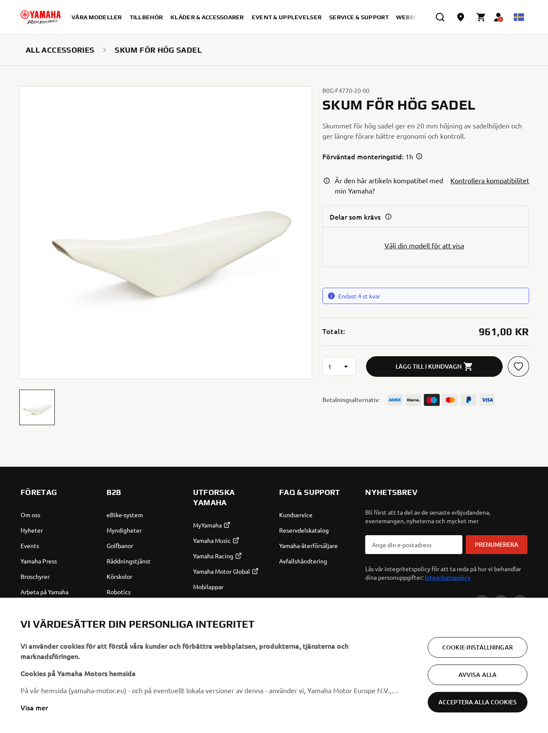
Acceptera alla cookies (477, 702)
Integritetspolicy (448, 577)
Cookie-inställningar (477, 647)
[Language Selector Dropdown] (518, 17)
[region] (274, 665)
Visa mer (34, 707)
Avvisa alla (478, 674)
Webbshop (413, 17)
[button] (37, 407)
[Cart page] (481, 17)
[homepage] (41, 17)
